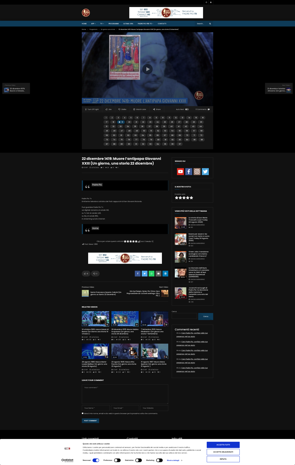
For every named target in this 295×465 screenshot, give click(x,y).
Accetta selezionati (223, 452)
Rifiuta (223, 459)
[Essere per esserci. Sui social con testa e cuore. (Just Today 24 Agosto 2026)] (180, 239)
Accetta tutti (223, 445)
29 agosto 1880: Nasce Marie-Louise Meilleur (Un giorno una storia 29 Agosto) (94, 364)
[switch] (117, 460)
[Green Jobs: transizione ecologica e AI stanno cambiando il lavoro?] (180, 257)
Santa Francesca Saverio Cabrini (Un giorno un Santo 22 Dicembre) (105, 293)
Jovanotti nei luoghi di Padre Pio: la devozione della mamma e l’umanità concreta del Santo (198, 292)
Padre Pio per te (145, 23)
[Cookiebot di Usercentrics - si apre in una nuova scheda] (67, 460)
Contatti (162, 23)
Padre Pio (97, 184)
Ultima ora (128, 23)
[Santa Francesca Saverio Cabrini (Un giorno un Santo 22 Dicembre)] (85, 293)
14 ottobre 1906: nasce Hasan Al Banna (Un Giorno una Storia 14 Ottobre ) (95, 331)
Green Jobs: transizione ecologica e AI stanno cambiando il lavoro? (198, 254)
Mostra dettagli (173, 460)
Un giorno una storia (108, 29)
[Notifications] (211, 2)
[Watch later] (206, 2)
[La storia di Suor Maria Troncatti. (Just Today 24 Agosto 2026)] (180, 223)
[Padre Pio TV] (86, 13)
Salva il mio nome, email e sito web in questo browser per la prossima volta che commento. (121, 413)
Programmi (114, 23)
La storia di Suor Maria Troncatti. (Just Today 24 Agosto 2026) (198, 220)
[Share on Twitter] (145, 273)
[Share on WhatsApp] (151, 273)
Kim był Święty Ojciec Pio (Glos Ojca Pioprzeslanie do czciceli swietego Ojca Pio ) (143, 293)
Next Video (163, 287)
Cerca (174, 311)
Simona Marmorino (198, 225)
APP (92, 23)
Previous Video (88, 287)
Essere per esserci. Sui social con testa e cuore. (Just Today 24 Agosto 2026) (199, 237)
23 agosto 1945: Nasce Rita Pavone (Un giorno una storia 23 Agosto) (123, 364)
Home (84, 23)
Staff (86, 167)
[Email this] (158, 273)
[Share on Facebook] (138, 273)
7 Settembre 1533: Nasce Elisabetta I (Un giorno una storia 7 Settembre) (152, 331)
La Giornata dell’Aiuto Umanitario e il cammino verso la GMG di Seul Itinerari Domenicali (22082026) (199, 272)
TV (101, 23)
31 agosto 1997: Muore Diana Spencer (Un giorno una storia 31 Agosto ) (153, 364)
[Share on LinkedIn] (165, 273)
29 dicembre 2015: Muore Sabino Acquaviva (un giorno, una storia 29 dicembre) (125, 331)
